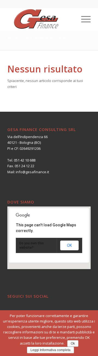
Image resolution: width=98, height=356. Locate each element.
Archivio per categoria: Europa (38, 38)
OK (69, 245)
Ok (73, 343)
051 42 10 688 (24, 160)
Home (22, 44)
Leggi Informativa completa (50, 350)
